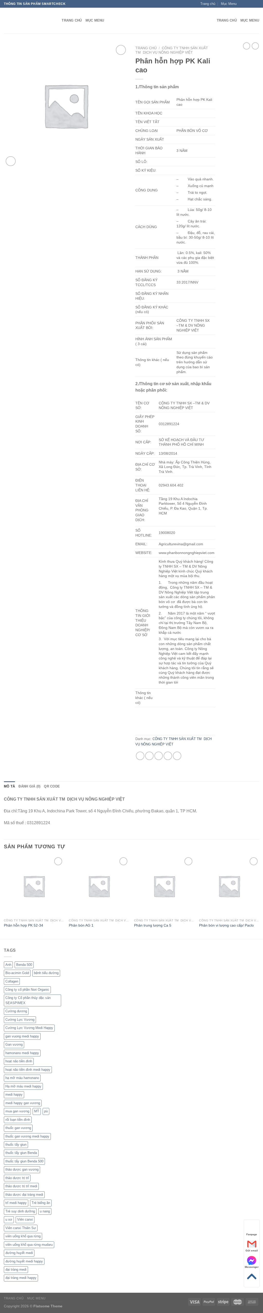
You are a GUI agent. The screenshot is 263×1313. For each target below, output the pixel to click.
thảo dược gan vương (22, 1169)
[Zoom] (11, 161)
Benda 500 (24, 965)
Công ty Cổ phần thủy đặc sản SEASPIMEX (28, 1000)
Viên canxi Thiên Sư (20, 1228)
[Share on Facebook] (140, 756)
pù (46, 1111)
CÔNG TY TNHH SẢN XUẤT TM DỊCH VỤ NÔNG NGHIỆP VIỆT (171, 50)
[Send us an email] (256, 4)
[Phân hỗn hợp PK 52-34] (34, 886)
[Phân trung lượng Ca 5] (164, 886)
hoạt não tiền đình (18, 1061)
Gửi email (252, 1250)
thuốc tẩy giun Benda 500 (24, 1161)
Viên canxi (25, 1219)
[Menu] (210, 20)
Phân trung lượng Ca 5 (152, 925)
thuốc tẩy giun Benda (21, 1153)
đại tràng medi (15, 1269)
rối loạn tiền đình (17, 1120)
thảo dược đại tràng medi (24, 1195)
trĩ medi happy (16, 1203)
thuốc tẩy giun (15, 1144)
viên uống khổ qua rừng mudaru (29, 1245)
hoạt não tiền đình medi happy (27, 1070)
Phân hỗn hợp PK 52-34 (23, 925)
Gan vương (14, 1044)
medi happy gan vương (22, 1103)
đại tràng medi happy (20, 1278)
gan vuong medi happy (22, 1036)
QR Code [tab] (52, 786)
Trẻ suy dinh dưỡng (20, 1211)
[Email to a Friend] (158, 756)
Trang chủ (146, 48)
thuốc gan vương (18, 1128)
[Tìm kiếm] (56, 20)
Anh (8, 965)
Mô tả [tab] (9, 786)
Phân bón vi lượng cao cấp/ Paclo (226, 925)
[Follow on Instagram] (246, 4)
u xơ (8, 1219)
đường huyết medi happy (24, 1261)
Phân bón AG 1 (81, 925)
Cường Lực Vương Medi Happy (29, 1028)
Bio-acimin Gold (17, 973)
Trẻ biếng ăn (41, 1203)
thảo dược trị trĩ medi (21, 1186)
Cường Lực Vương (19, 1020)
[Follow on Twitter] (251, 4)
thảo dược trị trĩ (17, 1178)
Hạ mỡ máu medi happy (23, 1086)
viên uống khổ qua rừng (23, 1236)
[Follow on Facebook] (241, 4)
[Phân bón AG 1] (99, 886)
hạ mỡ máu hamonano (22, 1078)
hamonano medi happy (22, 1053)
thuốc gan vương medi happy (27, 1136)
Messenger (252, 1267)
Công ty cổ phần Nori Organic (27, 989)
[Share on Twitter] (149, 756)
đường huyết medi (19, 1253)
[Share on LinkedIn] (177, 756)
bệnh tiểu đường (46, 973)
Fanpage (251, 1234)
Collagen (11, 981)
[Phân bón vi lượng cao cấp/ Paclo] (229, 886)
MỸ (36, 1111)
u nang (45, 1211)
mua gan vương (17, 1111)
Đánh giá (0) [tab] (29, 786)
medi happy (14, 1094)
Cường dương (16, 1011)
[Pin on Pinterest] (168, 756)
